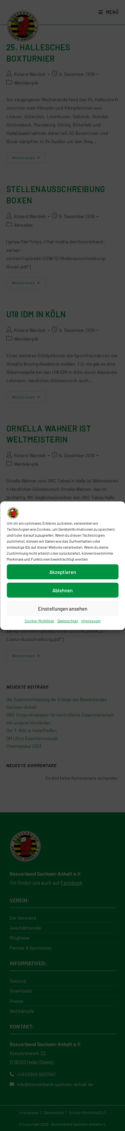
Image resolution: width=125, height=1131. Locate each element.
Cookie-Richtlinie (39, 620)
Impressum (91, 620)
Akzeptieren (62, 572)
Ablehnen (62, 590)
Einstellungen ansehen (62, 609)
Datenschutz (67, 620)
